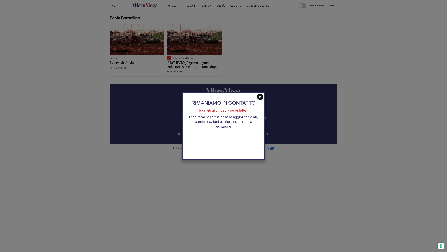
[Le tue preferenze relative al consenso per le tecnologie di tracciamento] (441, 246)
